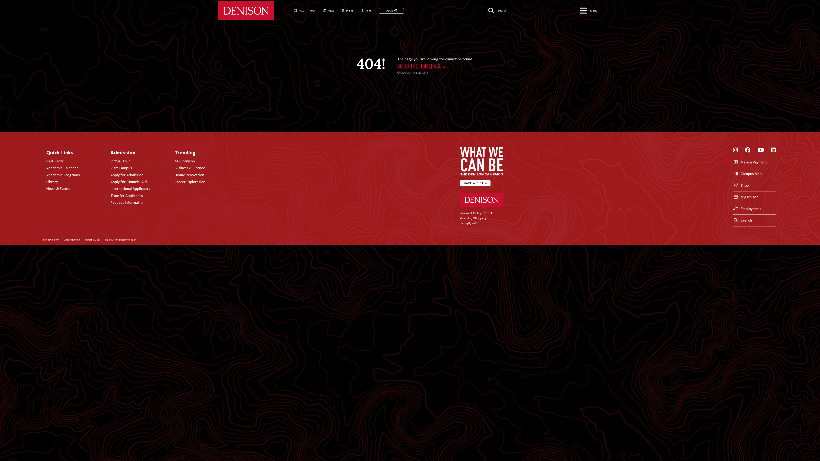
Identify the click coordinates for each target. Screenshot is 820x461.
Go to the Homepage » (421, 67)
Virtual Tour (120, 161)
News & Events (58, 188)
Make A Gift (475, 183)
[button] (530, 10)
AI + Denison (184, 161)
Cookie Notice (72, 239)
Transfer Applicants (126, 195)
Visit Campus (121, 168)
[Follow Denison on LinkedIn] (773, 150)
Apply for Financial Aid (128, 181)
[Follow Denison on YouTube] (761, 150)
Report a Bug (92, 239)
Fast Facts (55, 161)
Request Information (127, 202)
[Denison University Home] (481, 206)
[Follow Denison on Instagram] (735, 150)
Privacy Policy (51, 239)
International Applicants (130, 188)
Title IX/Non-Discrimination (120, 239)
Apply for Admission (126, 175)
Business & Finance (189, 168)
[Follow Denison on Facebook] (747, 150)
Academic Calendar (62, 168)
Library (52, 181)
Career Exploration (189, 181)
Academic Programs (63, 175)
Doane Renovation (189, 175)
